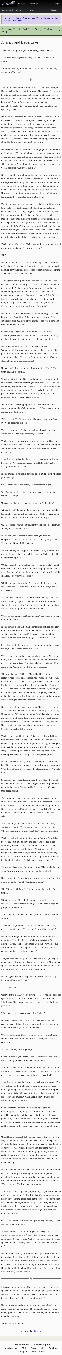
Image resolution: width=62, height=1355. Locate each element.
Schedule (33, 3)
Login (57, 3)
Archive (19, 10)
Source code (37, 1348)
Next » (37, 1331)
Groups (21, 3)
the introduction (14, 20)
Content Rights (42, 1344)
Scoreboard (7, 10)
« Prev (24, 1331)
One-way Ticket (10, 29)
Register (54, 10)
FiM (24, 29)
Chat (31, 10)
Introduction (10, 1348)
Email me (53, 1348)
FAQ (24, 1348)
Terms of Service (20, 1344)
